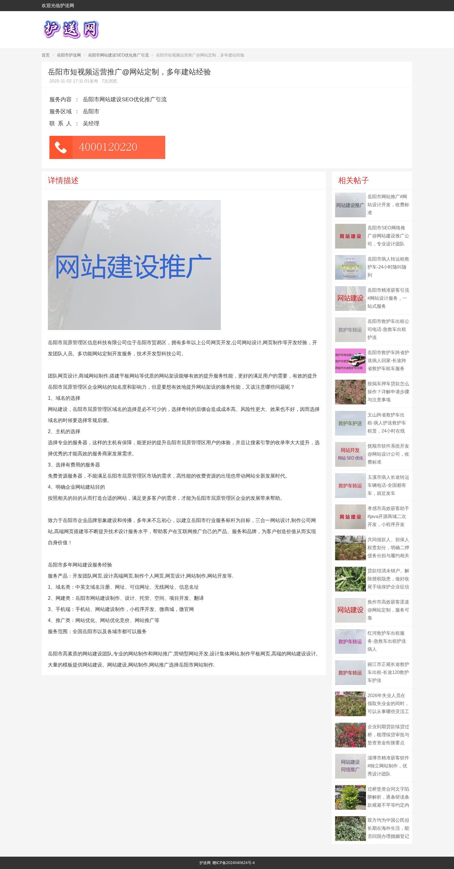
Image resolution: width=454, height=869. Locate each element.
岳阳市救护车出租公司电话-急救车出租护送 (388, 329)
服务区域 (60, 111)
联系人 (61, 123)
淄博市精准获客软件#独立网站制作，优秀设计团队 (388, 765)
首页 (46, 55)
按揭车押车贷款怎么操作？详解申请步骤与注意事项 (388, 391)
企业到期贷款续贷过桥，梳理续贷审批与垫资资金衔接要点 (388, 734)
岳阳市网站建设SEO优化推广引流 (118, 55)
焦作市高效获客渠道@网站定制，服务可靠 (388, 609)
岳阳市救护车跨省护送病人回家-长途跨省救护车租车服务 (388, 360)
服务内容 (60, 99)
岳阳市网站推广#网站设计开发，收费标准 (388, 204)
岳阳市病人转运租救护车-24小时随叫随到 (388, 267)
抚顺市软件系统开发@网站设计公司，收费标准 (388, 454)
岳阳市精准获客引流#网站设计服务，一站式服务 (388, 298)
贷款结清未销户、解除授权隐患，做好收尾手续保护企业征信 (388, 578)
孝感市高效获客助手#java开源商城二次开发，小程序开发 (388, 516)
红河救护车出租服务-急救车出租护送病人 (387, 641)
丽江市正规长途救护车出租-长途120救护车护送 (388, 672)
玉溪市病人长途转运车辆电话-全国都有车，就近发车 (388, 485)
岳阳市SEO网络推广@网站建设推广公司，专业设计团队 (388, 235)
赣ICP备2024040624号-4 (233, 863)
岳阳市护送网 (69, 55)
